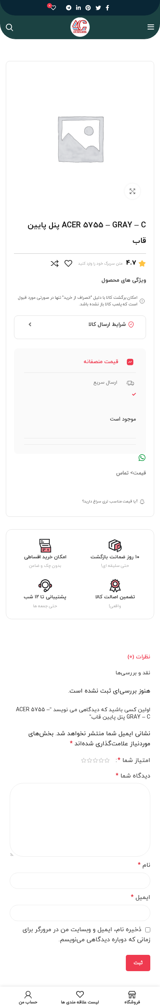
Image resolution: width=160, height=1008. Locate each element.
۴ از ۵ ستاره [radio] (89, 760)
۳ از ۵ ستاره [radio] (95, 760)
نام (144, 865)
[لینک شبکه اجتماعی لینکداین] (78, 8)
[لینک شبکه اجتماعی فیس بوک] (107, 8)
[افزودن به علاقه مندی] (68, 263)
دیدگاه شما (133, 776)
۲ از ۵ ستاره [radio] (101, 760)
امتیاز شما (134, 760)
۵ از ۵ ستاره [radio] (84, 760)
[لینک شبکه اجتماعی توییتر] (98, 8)
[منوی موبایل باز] (151, 27)
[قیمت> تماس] (142, 458)
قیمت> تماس (131, 473)
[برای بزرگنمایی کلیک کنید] (132, 191)
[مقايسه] (55, 263)
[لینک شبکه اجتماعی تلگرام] (69, 8)
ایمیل (140, 897)
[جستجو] (9, 27)
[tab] (138, 657)
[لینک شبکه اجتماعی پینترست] (88, 8)
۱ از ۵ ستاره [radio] (107, 760)
